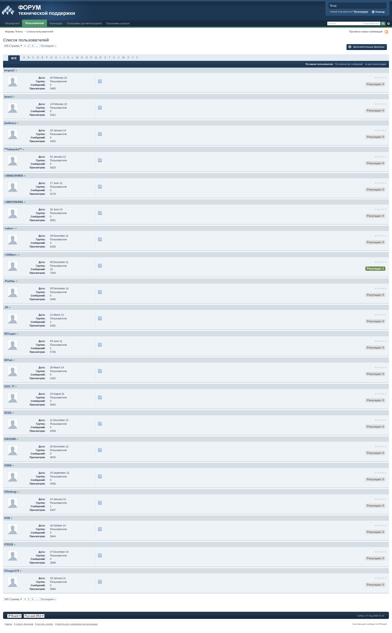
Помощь (380, 12)
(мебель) (10, 123)
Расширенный (388, 24)
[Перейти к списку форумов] (47, 9)
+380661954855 (13, 175)
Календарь (56, 23)
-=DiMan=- (10, 254)
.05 (6, 307)
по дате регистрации (375, 64)
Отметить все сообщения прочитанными (76, 624)
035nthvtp (10, 491)
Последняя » (48, 46)
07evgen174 (11, 570)
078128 (8, 544)
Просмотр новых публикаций (366, 31)
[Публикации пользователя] (100, 81)
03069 (7, 465)
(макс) (8, 96)
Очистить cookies (44, 624)
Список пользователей (40, 31)
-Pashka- (9, 281)
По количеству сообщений (349, 64)
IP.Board (382, 624)
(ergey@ (9, 70)
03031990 (10, 439)
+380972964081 (13, 202)
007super (10, 333)
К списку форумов (23, 624)
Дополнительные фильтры (368, 47)
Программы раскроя (118, 23)
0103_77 (9, 386)
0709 (7, 518)
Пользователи (34, 23)
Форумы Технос (14, 31)
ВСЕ (14, 58)
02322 (7, 412)
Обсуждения (12, 23)
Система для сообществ (365, 624)
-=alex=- (9, 228)
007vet (8, 360)
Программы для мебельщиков (84, 23)
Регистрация (361, 11)
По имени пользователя (319, 64)
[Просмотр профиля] (16, 70)
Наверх (8, 624)
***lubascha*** (13, 149)
